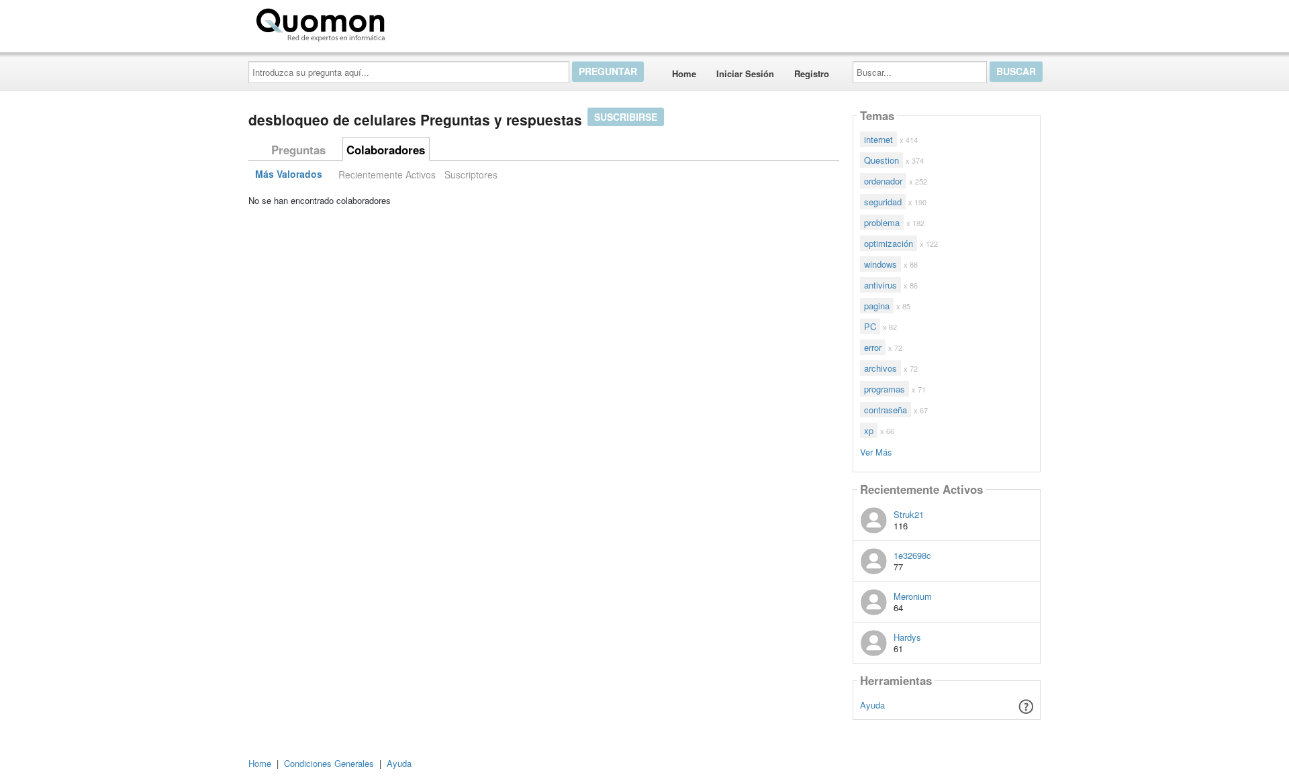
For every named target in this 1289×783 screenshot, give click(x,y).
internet (878, 139)
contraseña (885, 409)
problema (882, 222)
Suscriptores (470, 174)
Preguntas (298, 150)
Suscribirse (625, 116)
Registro (811, 73)
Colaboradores (385, 150)
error (872, 347)
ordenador (883, 180)
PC (870, 326)
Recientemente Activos (387, 174)
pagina (877, 305)
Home (684, 73)
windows (880, 264)
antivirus (880, 284)
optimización (888, 243)
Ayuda (872, 704)
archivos (880, 368)
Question (881, 160)
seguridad (883, 201)
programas (884, 388)
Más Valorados (288, 174)
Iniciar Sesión (745, 73)
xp (868, 430)
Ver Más (876, 451)
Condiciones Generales (329, 763)
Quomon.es (433, 22)
